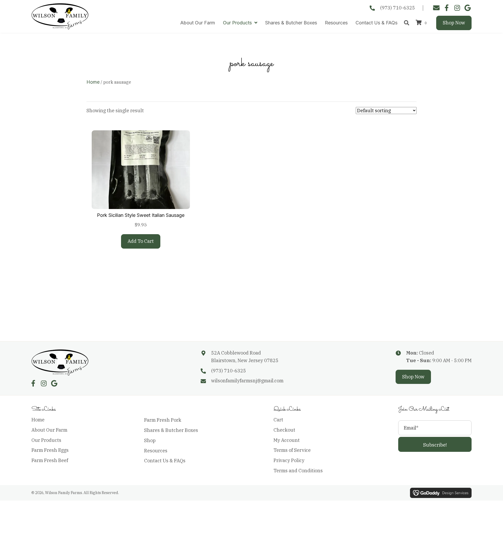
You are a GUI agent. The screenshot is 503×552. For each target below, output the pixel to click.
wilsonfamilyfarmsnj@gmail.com (247, 381)
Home (93, 82)
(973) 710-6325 (397, 8)
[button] (435, 444)
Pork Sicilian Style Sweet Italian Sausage (140, 215)
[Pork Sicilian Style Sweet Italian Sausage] (141, 169)
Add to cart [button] (141, 241)
